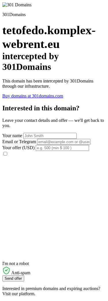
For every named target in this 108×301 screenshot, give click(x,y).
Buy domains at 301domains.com (32, 95)
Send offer (13, 278)
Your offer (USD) (18, 147)
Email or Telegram (19, 141)
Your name (12, 135)
